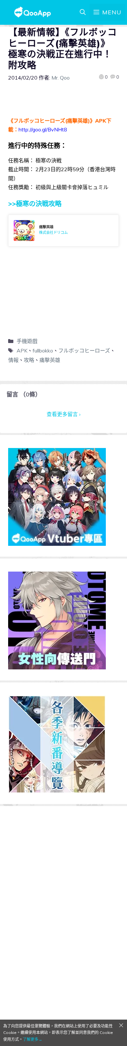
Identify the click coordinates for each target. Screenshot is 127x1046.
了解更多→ (32, 1039)
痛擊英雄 (49, 360)
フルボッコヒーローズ (84, 350)
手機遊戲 (27, 341)
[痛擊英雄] (63, 230)
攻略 (29, 360)
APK (22, 350)
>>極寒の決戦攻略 (35, 204)
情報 (13, 360)
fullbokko (43, 350)
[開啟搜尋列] (83, 12)
